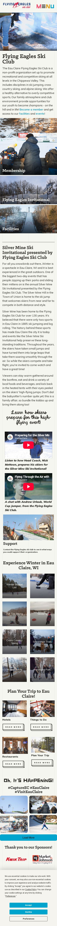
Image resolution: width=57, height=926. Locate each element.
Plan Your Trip (40, 755)
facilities (24, 113)
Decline (28, 912)
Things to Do (38, 719)
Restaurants (10, 756)
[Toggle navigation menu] (45, 6)
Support (10, 544)
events (40, 113)
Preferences (28, 919)
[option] (16, 859)
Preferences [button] (11, 896)
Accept (28, 905)
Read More (13, 727)
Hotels (6, 719)
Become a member (31, 109)
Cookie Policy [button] (30, 889)
